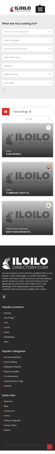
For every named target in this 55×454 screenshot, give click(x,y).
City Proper (9, 317)
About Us (8, 401)
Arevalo (7, 313)
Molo (6, 341)
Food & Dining (10, 362)
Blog (6, 406)
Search (7, 430)
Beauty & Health (11, 371)
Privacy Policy (10, 425)
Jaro (6, 322)
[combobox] (27, 40)
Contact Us (9, 411)
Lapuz (6, 332)
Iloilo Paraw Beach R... (19, 231)
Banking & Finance (12, 366)
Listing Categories (12, 420)
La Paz (7, 327)
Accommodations (12, 357)
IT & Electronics (11, 376)
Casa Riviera (13, 154)
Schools (7, 386)
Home (7, 415)
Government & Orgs (13, 381)
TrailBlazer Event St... (18, 192)
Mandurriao (9, 337)
